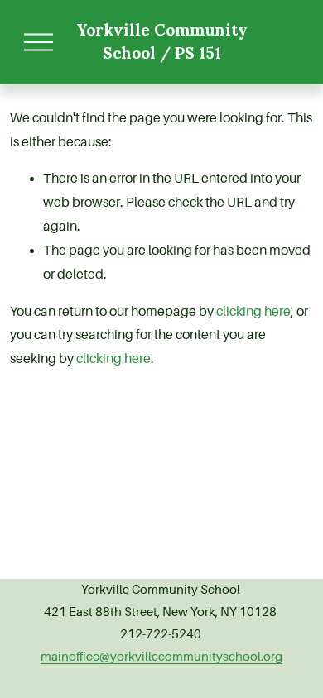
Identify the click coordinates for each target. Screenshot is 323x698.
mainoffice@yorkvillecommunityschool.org (161, 656)
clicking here (253, 311)
